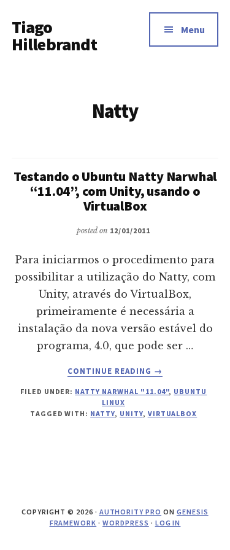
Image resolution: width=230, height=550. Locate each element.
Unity (131, 413)
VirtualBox (172, 413)
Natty (102, 413)
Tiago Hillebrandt (55, 35)
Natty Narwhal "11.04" (122, 391)
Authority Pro (130, 511)
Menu (193, 29)
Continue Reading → (115, 371)
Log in (168, 522)
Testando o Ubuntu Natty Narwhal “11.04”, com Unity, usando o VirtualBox (115, 191)
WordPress (125, 522)
